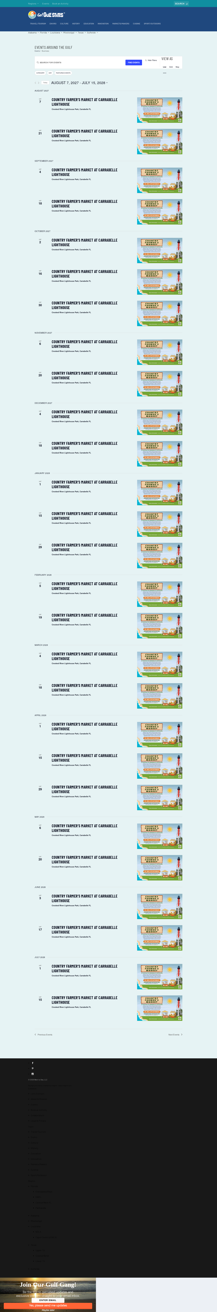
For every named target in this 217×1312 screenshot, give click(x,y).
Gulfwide (91, 32)
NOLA (38, 1231)
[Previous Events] (35, 83)
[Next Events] (38, 83)
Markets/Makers (120, 24)
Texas (81, 32)
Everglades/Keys (44, 1191)
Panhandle (41, 1208)
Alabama (32, 32)
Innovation (103, 24)
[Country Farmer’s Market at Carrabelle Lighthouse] (159, 110)
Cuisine (136, 24)
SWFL (38, 1197)
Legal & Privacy (38, 1120)
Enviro (53, 24)
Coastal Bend (42, 1255)
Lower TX (40, 1261)
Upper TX (40, 1250)
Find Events (134, 62)
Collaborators (37, 1115)
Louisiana (55, 32)
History (76, 24)
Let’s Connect (37, 1093)
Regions (32, 3)
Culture (64, 24)
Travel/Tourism (38, 24)
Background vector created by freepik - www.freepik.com (50, 1085)
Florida (43, 32)
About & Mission (39, 1099)
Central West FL (43, 1202)
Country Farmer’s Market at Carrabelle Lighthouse (85, 102)
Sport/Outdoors (152, 24)
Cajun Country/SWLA (46, 1237)
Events (45, 3)
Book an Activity (60, 3)
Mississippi (68, 32)
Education (89, 24)
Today (45, 82)
